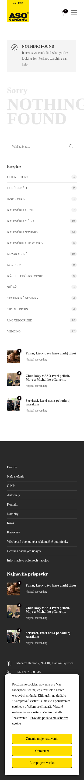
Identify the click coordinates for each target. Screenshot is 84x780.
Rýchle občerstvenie (25, 276)
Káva (10, 523)
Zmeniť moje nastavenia (42, 738)
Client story (17, 177)
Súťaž (12, 287)
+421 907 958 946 (28, 672)
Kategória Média (21, 221)
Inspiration (16, 199)
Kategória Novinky (22, 232)
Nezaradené (17, 254)
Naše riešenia (15, 476)
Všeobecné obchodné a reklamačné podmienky (37, 541)
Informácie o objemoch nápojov (28, 560)
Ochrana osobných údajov (24, 551)
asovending (41, 359)
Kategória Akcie (20, 210)
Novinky (14, 265)
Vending (14, 331)
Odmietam (42, 751)
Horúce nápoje (19, 188)
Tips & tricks (17, 309)
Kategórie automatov (25, 243)
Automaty (13, 495)
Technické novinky (22, 298)
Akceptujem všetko (42, 763)
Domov (12, 467)
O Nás (11, 486)
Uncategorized (19, 320)
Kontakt (12, 504)
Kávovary (13, 532)
